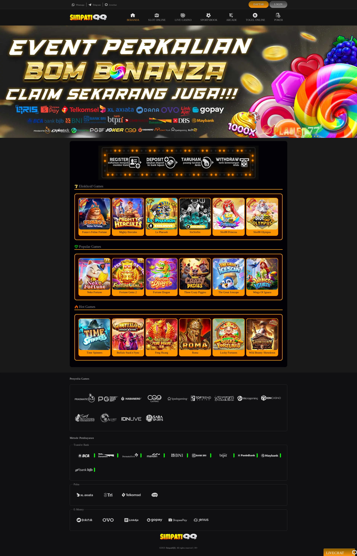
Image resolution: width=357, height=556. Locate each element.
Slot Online (157, 20)
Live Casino (183, 20)
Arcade (231, 20)
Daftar (258, 4)
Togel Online (255, 20)
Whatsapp (79, 5)
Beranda (133, 20)
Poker (278, 20)
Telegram (96, 5)
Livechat (112, 5)
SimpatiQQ (171, 548)
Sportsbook (208, 20)
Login (278, 4)
